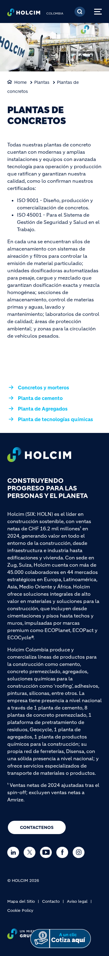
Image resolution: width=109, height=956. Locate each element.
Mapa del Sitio (21, 901)
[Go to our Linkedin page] (14, 852)
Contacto (51, 901)
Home (20, 82)
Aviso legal (77, 901)
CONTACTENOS (37, 827)
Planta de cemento (40, 398)
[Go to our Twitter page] (31, 852)
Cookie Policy (20, 910)
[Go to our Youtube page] (47, 852)
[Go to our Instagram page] (80, 852)
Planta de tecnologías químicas (55, 419)
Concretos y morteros (43, 388)
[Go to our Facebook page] (63, 852)
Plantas (41, 82)
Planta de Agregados (43, 409)
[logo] (23, 13)
